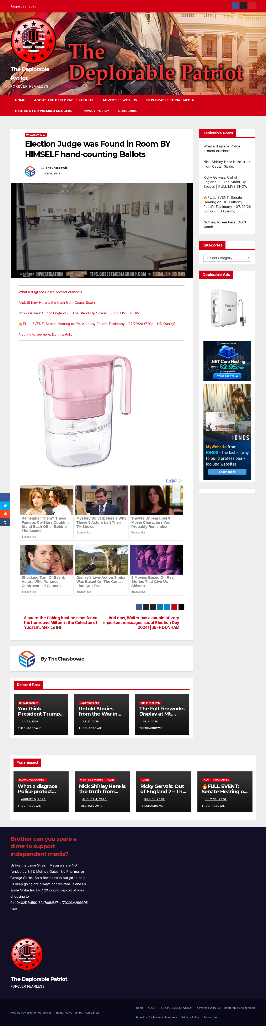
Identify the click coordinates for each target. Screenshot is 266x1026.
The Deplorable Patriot (38, 979)
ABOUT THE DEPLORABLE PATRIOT (64, 100)
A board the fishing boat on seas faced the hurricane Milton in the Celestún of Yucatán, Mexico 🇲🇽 (60, 622)
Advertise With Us (120, 100)
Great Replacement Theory (97, 779)
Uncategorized (36, 135)
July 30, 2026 (216, 799)
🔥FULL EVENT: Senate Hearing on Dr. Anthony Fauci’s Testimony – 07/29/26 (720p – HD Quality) (97, 324)
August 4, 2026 (94, 799)
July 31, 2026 (154, 799)
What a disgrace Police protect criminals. (51, 292)
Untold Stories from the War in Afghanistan (98, 714)
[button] (245, 105)
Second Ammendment (32, 779)
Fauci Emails (221, 779)
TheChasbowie (56, 168)
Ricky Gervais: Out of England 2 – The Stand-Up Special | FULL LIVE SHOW (79, 313)
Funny (145, 779)
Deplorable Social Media (170, 100)
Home (20, 100)
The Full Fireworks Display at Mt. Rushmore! (161, 714)
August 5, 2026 (33, 799)
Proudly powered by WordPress (31, 1012)
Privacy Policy (95, 111)
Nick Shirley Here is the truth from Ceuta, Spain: (57, 302)
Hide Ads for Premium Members (43, 111)
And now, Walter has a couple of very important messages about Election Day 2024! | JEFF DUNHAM (141, 622)
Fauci (206, 779)
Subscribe (127, 111)
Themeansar (91, 1012)
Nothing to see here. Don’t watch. (45, 334)
